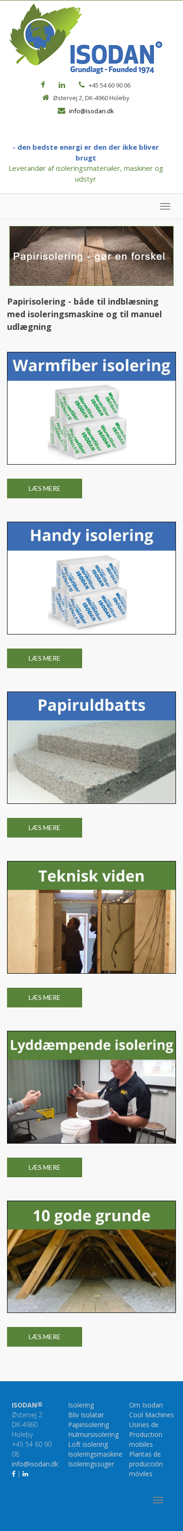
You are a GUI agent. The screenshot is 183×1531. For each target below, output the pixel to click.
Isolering (81, 1404)
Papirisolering (88, 1424)
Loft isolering (88, 1444)
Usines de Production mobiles (145, 1434)
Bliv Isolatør (86, 1414)
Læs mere (45, 488)
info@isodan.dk (91, 111)
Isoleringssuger (91, 1463)
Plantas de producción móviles (146, 1464)
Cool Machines (151, 1414)
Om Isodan (146, 1404)
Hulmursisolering (93, 1434)
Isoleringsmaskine (95, 1454)
